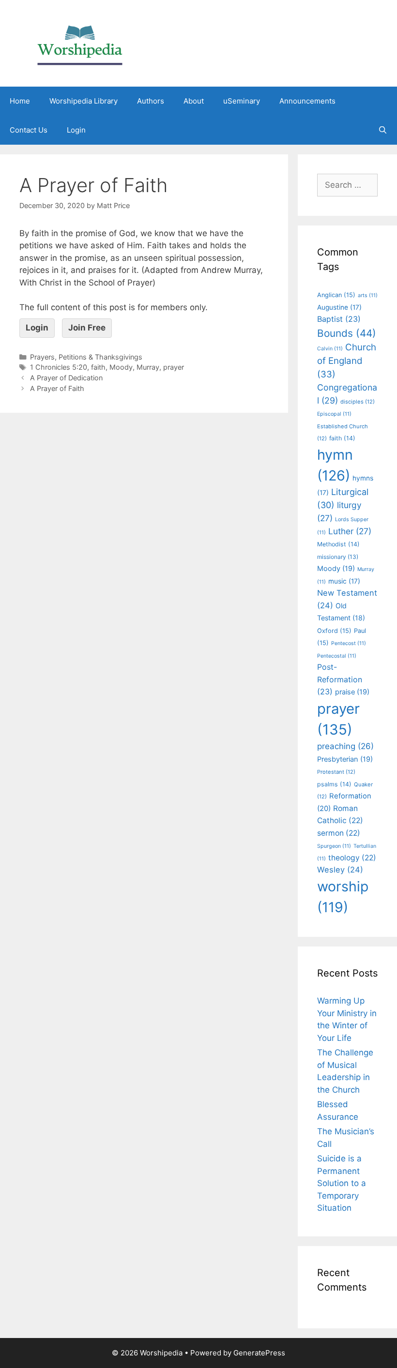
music (344, 581)
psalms (334, 784)
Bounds (346, 333)
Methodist (338, 544)
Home (20, 100)
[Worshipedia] (79, 42)
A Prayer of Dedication (66, 378)
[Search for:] (347, 185)
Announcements (307, 100)
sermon (338, 833)
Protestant (336, 771)
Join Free (87, 327)
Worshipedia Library (83, 100)
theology (352, 857)
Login (76, 130)
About (193, 100)
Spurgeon (334, 846)
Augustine (339, 307)
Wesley (340, 869)
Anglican (336, 295)
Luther (349, 531)
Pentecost (348, 643)
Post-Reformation (339, 679)
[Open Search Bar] (382, 130)
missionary (337, 556)
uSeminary (241, 100)
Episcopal (334, 414)
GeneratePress (259, 1352)
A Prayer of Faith (57, 388)
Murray (148, 367)
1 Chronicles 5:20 (58, 367)
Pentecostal (336, 656)
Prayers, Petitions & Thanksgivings (86, 357)
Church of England (346, 361)
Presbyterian (345, 759)
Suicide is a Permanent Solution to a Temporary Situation (341, 1183)
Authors (150, 100)
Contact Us (28, 130)
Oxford (334, 630)
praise (352, 692)
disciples (357, 401)
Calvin (330, 349)
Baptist (339, 319)
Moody (121, 367)
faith (98, 367)
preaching (345, 746)
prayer (173, 367)
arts (368, 295)
